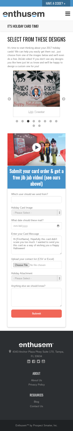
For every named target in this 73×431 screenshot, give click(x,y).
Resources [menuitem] (36, 395)
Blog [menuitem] (36, 401)
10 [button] (39, 126)
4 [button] (34, 121)
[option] (36, 95)
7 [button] (50, 121)
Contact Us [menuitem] (36, 406)
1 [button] (17, 121)
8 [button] (56, 121)
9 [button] (34, 126)
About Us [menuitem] (36, 380)
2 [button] (22, 121)
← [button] (9, 99)
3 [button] (28, 121)
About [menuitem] (36, 373)
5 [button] (39, 121)
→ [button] (64, 99)
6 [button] (45, 121)
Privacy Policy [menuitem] (36, 384)
